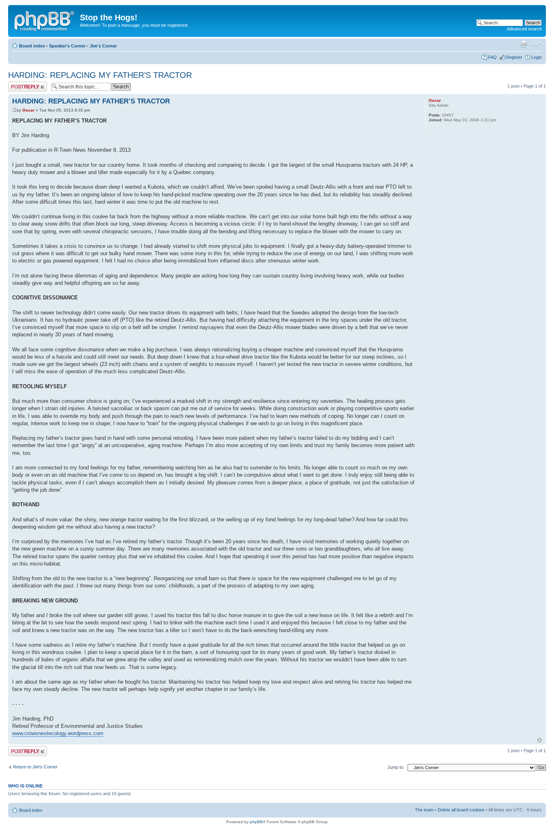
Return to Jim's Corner (35, 766)
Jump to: (395, 767)
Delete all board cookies (461, 809)
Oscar (28, 110)
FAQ (492, 57)
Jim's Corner (103, 45)
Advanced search (524, 28)
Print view (523, 44)
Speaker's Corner (67, 45)
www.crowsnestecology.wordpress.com (57, 733)
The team (424, 809)
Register (514, 57)
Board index (32, 45)
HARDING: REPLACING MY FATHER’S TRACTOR (100, 75)
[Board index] (45, 20)
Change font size (536, 44)
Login (536, 57)
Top (539, 740)
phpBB (256, 822)
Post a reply (20, 84)
